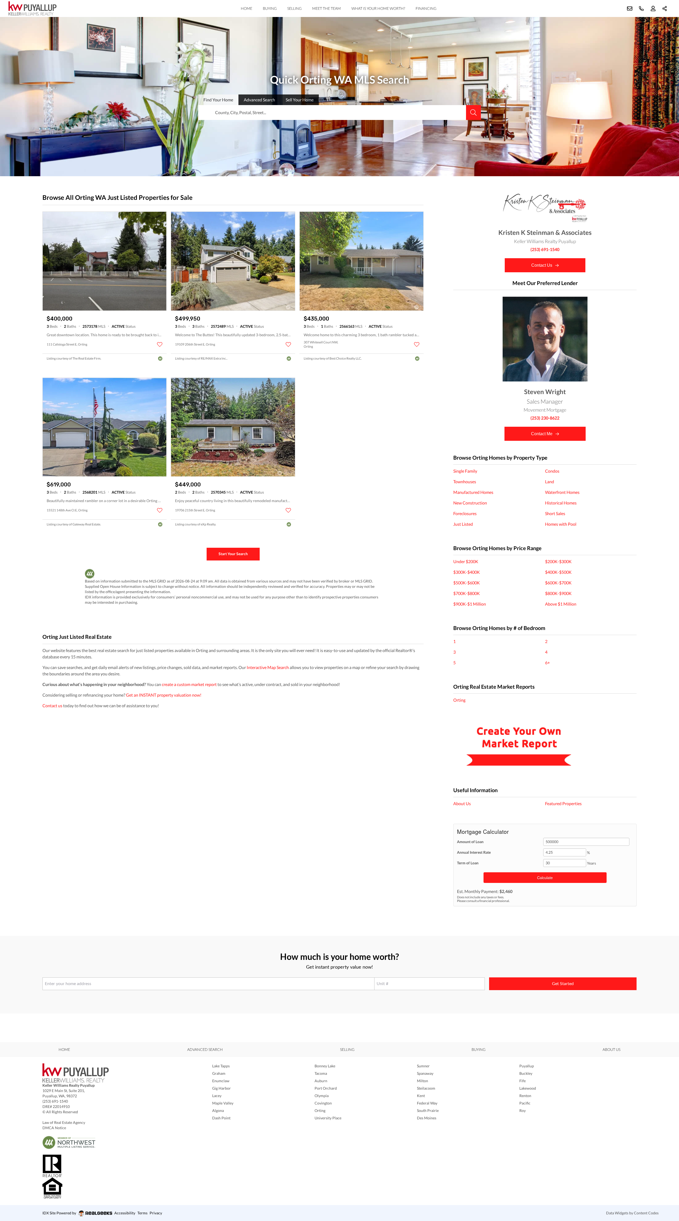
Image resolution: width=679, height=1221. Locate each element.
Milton (422, 1080)
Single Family (465, 470)
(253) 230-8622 (544, 417)
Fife (522, 1080)
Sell (300, 99)
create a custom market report (189, 684)
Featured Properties (563, 803)
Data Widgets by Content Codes (632, 1213)
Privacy (156, 1213)
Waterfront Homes (562, 492)
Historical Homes (561, 502)
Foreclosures (465, 513)
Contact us (52, 705)
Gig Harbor (221, 1088)
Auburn (321, 1080)
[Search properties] (473, 112)
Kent (421, 1095)
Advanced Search (205, 1049)
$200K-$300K (558, 561)
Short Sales (555, 513)
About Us (462, 803)
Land (549, 481)
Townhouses (464, 481)
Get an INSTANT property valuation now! (163, 694)
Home (246, 8)
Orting (459, 699)
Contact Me (542, 434)
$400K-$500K (558, 572)
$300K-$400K (466, 572)
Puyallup (526, 1066)
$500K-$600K (466, 582)
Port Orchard (326, 1088)
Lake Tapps (221, 1066)
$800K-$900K (558, 593)
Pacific (524, 1103)
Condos (552, 470)
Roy (522, 1110)
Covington (323, 1103)
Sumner (423, 1066)
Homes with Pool (560, 524)
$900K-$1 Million (469, 603)
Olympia (322, 1095)
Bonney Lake (325, 1066)
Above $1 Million (560, 603)
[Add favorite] (159, 344)
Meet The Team (326, 8)
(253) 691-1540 (544, 249)
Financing (426, 8)
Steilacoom (426, 1088)
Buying (270, 8)
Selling (294, 8)
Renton (525, 1095)
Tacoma (321, 1073)
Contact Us (542, 265)
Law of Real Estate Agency (63, 1122)
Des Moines (426, 1118)
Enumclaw (220, 1080)
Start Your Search (233, 553)
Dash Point (221, 1118)
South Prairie (428, 1110)
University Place (328, 1118)
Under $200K (465, 561)
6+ (547, 662)
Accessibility (124, 1213)
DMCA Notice (54, 1127)
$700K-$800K (466, 593)
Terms (142, 1213)
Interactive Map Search (268, 667)
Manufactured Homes (473, 492)
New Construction (470, 502)
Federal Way (427, 1103)
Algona (218, 1110)
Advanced (259, 99)
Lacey (216, 1095)
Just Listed (463, 524)
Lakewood (527, 1088)
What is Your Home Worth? (378, 8)
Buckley (525, 1073)
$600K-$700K (558, 582)
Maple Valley (222, 1103)
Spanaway (425, 1073)
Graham (218, 1073)
